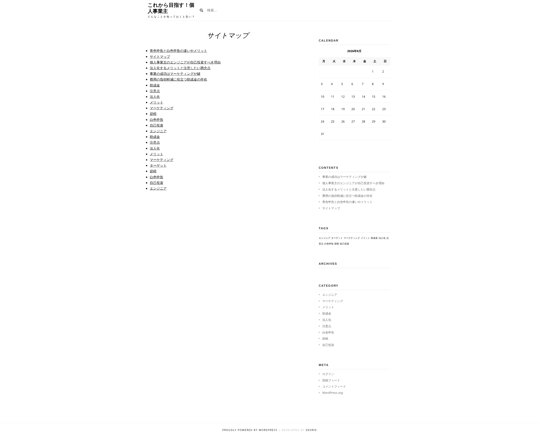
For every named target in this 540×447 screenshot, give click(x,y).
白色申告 (156, 119)
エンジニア (158, 131)
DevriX (311, 430)
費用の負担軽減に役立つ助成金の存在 (178, 79)
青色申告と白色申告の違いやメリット (178, 50)
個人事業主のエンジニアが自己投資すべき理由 (185, 62)
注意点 (155, 91)
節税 (153, 113)
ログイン (328, 374)
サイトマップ (160, 56)
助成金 (155, 85)
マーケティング (161, 108)
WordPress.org (332, 393)
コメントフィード (334, 386)
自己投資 (156, 125)
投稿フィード (331, 380)
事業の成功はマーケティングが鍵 (175, 73)
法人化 (155, 96)
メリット (156, 102)
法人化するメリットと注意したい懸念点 (180, 68)
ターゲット (158, 165)
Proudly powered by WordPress (250, 430)
